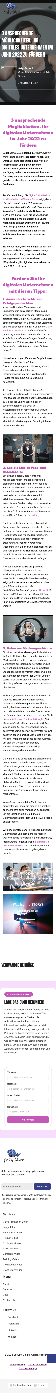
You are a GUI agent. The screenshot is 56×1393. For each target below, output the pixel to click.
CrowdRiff (33, 515)
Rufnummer (12, 1107)
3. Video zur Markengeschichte (27, 648)
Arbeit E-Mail (13, 1095)
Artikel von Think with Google (27, 719)
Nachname (12, 1084)
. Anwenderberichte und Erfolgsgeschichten (23, 301)
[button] (28, 448)
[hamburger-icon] (50, 7)
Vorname (11, 1072)
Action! (28, 922)
